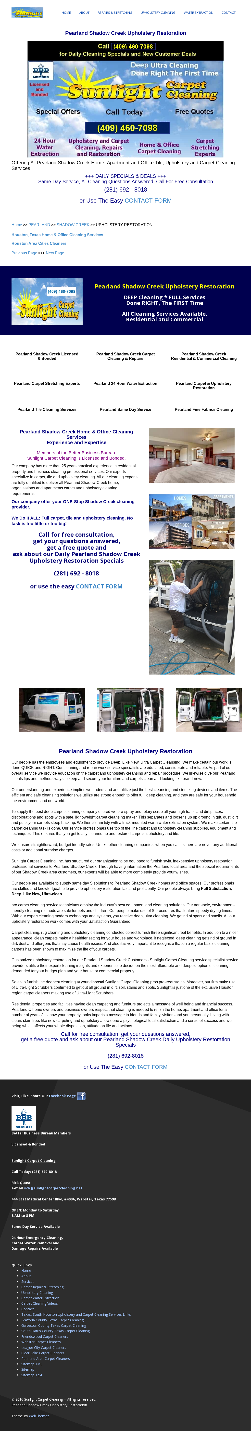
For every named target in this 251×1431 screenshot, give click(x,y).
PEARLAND (39, 225)
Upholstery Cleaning (158, 12)
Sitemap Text (31, 1375)
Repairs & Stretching (115, 12)
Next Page (55, 253)
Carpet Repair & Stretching (42, 1287)
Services (27, 1281)
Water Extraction (198, 12)
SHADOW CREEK (73, 225)
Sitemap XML (31, 1364)
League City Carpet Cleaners (43, 1347)
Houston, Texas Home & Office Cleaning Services (57, 235)
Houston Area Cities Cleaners (39, 243)
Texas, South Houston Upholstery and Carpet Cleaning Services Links (76, 1314)
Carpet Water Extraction (40, 1298)
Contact (229, 12)
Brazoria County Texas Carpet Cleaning (52, 1320)
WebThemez (39, 1416)
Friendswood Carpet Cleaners (44, 1336)
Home (66, 12)
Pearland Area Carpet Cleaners (45, 1358)
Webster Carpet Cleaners (41, 1342)
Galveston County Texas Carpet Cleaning (53, 1325)
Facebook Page (62, 1095)
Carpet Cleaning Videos (39, 1303)
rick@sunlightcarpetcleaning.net (53, 1188)
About (84, 12)
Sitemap (27, 1369)
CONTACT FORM (148, 200)
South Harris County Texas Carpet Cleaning (55, 1330)
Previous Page (24, 253)
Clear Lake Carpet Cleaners (42, 1353)
